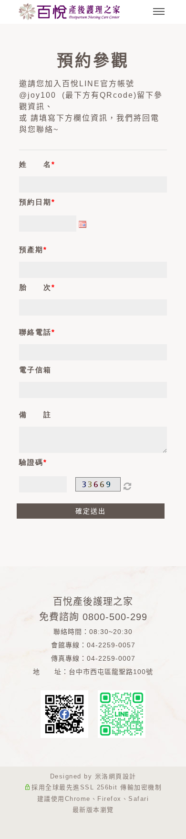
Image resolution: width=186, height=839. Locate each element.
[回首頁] (69, 11)
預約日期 (35, 202)
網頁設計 (122, 776)
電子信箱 (35, 370)
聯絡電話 (35, 332)
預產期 (31, 250)
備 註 (35, 414)
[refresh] (128, 484)
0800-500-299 (115, 617)
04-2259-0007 (111, 658)
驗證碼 (31, 462)
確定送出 (90, 511)
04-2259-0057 (111, 645)
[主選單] (158, 11)
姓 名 (35, 164)
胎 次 (35, 287)
